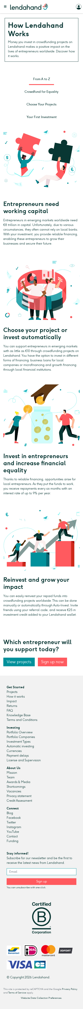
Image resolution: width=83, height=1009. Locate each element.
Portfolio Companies (21, 737)
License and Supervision (24, 760)
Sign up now (52, 661)
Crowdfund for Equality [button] (41, 92)
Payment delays (18, 756)
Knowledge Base (19, 715)
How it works (16, 696)
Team (11, 777)
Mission (12, 773)
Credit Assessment (19, 801)
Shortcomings (16, 787)
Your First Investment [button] (42, 117)
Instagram (14, 827)
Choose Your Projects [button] (41, 104)
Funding (12, 841)
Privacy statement (19, 796)
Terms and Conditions (22, 720)
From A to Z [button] (41, 79)
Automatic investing (20, 746)
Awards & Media (18, 782)
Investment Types (19, 742)
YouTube (13, 832)
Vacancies (14, 791)
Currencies (14, 751)
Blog (10, 813)
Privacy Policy (69, 989)
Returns (12, 706)
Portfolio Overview (20, 732)
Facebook (14, 818)
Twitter (11, 822)
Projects (12, 692)
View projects (19, 661)
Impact (12, 701)
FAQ (10, 710)
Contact (12, 836)
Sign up (41, 881)
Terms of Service (17, 992)
